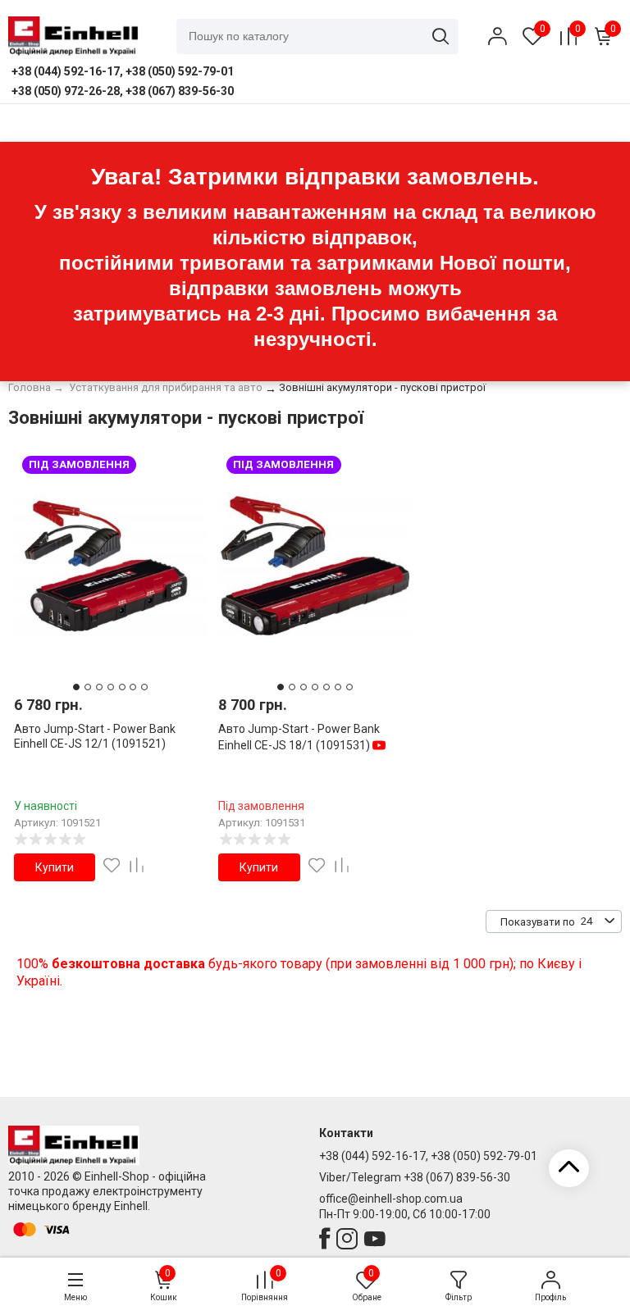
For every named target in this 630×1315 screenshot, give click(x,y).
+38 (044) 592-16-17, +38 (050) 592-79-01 (428, 1156)
